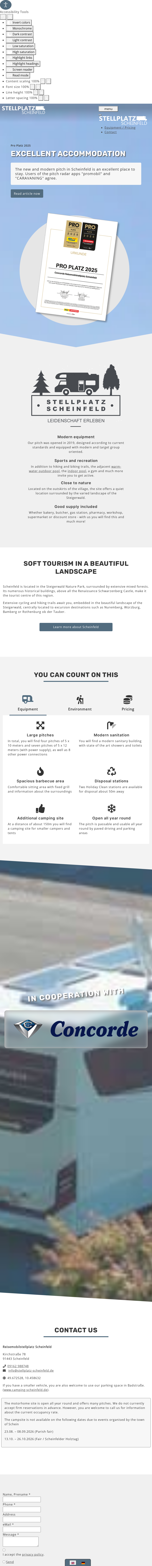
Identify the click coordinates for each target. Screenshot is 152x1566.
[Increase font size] (38, 87)
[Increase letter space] (46, 98)
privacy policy (33, 1554)
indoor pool (77, 471)
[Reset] (3, 17)
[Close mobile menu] (100, 115)
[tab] (28, 704)
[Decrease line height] (35, 92)
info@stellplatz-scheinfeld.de (31, 1371)
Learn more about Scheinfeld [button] (76, 627)
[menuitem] (120, 128)
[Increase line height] (41, 92)
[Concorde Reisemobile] (76, 1029)
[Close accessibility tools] (10, 17)
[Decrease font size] (32, 87)
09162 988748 (18, 1366)
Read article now (27, 194)
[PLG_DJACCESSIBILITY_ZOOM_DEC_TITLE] (42, 81)
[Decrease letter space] (40, 98)
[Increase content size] (48, 81)
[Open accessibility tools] (5, 5)
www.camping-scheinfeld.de (25, 1390)
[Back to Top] (145, 1544)
